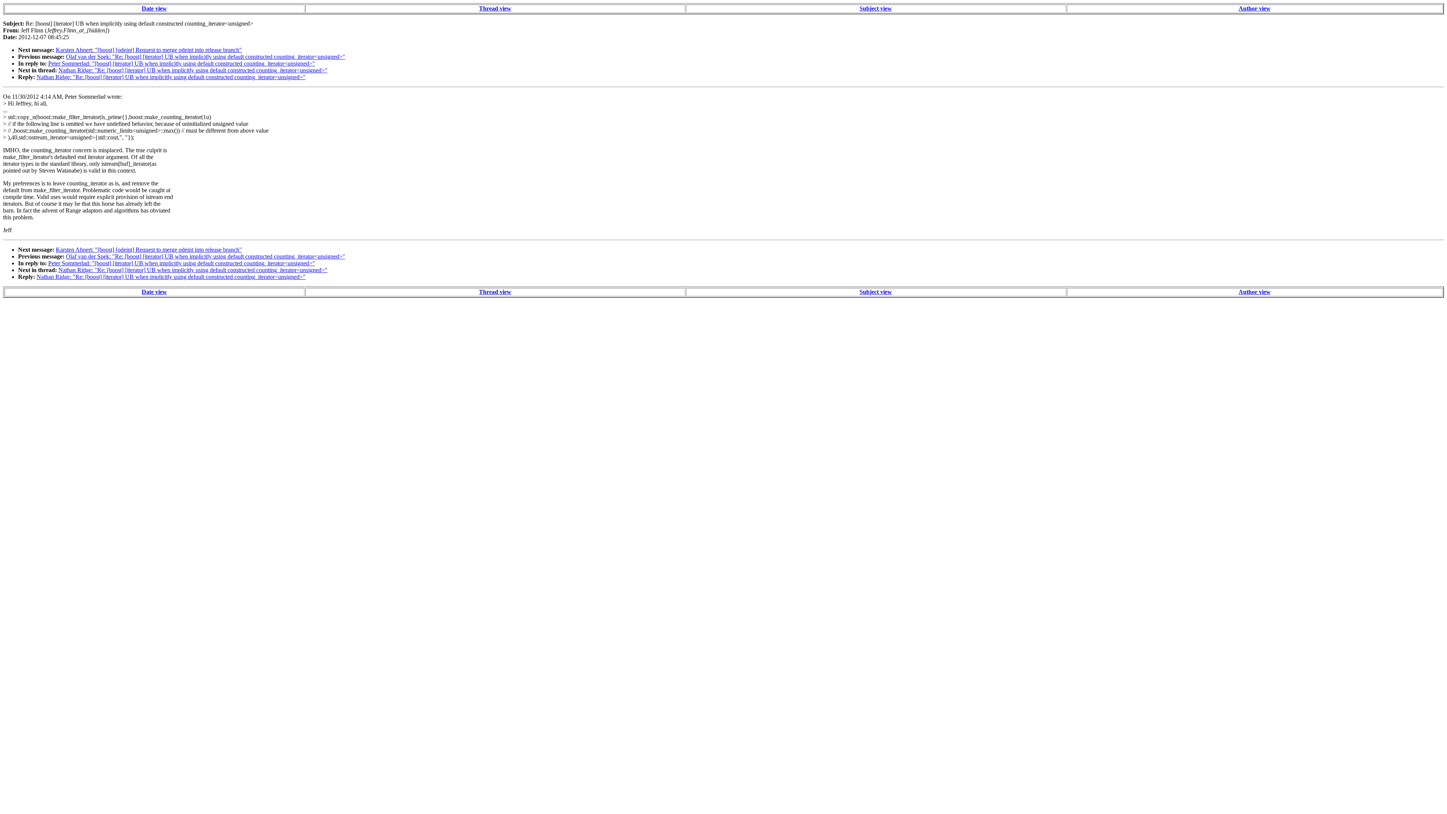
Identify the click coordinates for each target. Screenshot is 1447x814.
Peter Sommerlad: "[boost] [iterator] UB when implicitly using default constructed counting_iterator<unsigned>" (181, 63)
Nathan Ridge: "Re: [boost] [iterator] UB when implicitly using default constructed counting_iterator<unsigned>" (192, 70)
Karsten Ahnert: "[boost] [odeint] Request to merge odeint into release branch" (149, 50)
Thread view (495, 8)
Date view (154, 8)
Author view (1255, 8)
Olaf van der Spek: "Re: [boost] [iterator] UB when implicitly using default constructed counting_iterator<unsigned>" (205, 57)
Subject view (876, 8)
